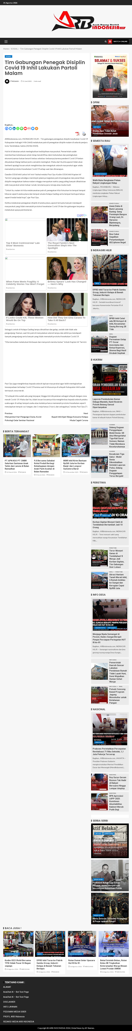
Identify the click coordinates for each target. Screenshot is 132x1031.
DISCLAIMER (9, 1002)
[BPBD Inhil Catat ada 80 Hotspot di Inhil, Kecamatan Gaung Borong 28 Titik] (99, 323)
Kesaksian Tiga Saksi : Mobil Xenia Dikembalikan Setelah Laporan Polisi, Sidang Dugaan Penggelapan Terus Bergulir (117, 465)
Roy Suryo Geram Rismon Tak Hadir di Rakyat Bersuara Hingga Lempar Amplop (117, 783)
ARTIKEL (97, 127)
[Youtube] (25, 128)
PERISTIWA (106, 515)
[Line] (21, 128)
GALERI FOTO (100, 628)
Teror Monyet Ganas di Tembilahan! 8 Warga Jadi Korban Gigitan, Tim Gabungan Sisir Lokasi (116, 558)
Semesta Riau (101, 174)
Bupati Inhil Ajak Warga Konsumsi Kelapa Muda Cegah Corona (70, 416)
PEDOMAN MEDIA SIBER (14, 1011)
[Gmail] (29, 128)
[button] (5, 41)
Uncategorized (12, 954)
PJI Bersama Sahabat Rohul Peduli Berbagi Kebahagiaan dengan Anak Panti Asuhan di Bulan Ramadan (44, 466)
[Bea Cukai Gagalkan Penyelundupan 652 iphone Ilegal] (99, 237)
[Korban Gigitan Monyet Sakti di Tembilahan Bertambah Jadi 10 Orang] (110, 502)
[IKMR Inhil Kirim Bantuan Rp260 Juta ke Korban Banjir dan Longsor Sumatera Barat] (75, 445)
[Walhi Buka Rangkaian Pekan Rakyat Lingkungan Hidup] (110, 161)
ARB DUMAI (25, 969)
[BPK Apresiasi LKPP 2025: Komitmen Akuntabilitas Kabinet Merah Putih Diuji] (99, 801)
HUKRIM (98, 393)
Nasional (99, 742)
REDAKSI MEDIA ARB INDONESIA (18, 1021)
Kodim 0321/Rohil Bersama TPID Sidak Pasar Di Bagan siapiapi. (18, 963)
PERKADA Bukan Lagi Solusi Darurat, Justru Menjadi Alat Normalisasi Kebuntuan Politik (107, 886)
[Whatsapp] (17, 128)
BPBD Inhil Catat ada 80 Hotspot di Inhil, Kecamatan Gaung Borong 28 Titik (117, 324)
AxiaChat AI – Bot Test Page (16, 992)
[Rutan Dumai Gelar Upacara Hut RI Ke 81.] (82, 944)
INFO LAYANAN (10, 1007)
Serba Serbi (109, 833)
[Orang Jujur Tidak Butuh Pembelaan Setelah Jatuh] (110, 121)
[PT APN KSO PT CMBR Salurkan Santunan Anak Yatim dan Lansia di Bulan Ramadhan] (17, 445)
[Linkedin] (14, 128)
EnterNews (77, 1028)
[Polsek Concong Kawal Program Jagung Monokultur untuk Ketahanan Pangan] (99, 695)
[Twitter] (10, 128)
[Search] (105, 41)
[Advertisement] (46, 105)
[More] (36, 128)
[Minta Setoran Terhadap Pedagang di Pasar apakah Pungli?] (110, 908)
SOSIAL (8, 56)
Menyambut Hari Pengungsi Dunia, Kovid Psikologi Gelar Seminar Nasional (23, 416)
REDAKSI (15, 81)
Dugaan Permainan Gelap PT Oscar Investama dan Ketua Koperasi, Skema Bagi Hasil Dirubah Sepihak (117, 345)
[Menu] (5, 41)
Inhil (97, 283)
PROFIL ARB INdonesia (13, 1016)
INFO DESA (112, 628)
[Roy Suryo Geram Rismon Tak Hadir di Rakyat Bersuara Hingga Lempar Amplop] (99, 782)
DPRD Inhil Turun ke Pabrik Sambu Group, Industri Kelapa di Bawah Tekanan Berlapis (109, 292)
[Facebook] (6, 128)
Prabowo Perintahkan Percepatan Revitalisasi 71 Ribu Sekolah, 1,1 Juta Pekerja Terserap (109, 752)
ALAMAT (7, 987)
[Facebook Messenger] (32, 128)
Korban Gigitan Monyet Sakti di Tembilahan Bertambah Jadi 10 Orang (107, 525)
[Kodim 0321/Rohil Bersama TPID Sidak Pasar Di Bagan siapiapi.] (18, 944)
